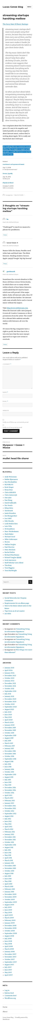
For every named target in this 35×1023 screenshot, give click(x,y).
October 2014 (9, 793)
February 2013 (10, 800)
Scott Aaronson (10, 560)
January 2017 (9, 748)
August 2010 (9, 873)
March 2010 (9, 886)
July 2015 (8, 780)
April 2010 (8, 884)
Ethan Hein (9, 508)
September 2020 (11, 707)
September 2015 (10, 774)
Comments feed (10, 995)
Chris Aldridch (10, 492)
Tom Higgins (9, 568)
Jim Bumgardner (11, 516)
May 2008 (8, 944)
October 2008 (10, 931)
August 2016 (9, 761)
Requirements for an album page (17, 603)
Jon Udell (8, 518)
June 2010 (8, 879)
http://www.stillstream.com (17, 308)
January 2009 (10, 923)
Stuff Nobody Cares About (14, 563)
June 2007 (8, 970)
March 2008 (9, 949)
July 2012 (8, 819)
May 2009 (8, 912)
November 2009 (10, 897)
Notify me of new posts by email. (12, 427)
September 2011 (10, 845)
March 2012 (9, 829)
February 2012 (10, 832)
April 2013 (8, 795)
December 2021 (10, 683)
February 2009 (10, 920)
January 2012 (9, 834)
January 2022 (9, 681)
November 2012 (10, 808)
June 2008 (8, 941)
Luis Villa (8, 526)
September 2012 (10, 813)
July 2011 (8, 850)
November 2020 (10, 701)
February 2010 (10, 889)
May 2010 (8, 881)
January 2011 (9, 863)
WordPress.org (10, 998)
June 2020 (8, 715)
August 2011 (9, 847)
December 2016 (10, 751)
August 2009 (9, 905)
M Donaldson (10, 529)
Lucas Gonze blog (13, 7)
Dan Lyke (8, 498)
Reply (5, 235)
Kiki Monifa (9, 521)
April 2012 (8, 826)
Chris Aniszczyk (11, 495)
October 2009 (10, 899)
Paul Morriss (9, 547)
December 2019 (10, 728)
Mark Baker (9, 534)
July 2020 (8, 712)
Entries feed (9, 993)
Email (5, 401)
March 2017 (9, 743)
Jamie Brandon (10, 513)
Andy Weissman (11, 477)
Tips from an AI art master (15, 611)
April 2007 (9, 975)
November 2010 (10, 868)
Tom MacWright (11, 570)
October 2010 (9, 871)
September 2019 (10, 735)
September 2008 (11, 933)
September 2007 (11, 962)
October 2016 (9, 756)
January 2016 (9, 769)
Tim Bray (8, 565)
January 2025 (9, 668)
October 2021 (9, 688)
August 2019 (9, 738)
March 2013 (9, 798)
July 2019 (8, 741)
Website (6, 410)
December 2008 (10, 925)
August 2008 (9, 936)
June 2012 (8, 821)
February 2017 (10, 746)
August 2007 (9, 965)
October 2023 (9, 678)
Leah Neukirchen (11, 524)
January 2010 (9, 892)
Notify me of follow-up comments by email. (16, 422)
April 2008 (9, 946)
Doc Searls (9, 505)
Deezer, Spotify (8, 173)
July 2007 (8, 967)
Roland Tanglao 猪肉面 (13, 557)
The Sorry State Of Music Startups (15, 24)
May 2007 (8, 972)
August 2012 (9, 816)
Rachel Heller (10, 552)
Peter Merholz (10, 550)
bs (7, 219)
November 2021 (10, 686)
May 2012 (8, 824)
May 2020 (8, 717)
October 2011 (9, 842)
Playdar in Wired (8, 183)
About (5, 1011)
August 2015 (9, 777)
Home (5, 1007)
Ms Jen (7, 542)
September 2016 (10, 759)
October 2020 (10, 704)
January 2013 (9, 803)
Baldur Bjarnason (11, 479)
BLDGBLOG (9, 485)
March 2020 (9, 722)
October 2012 (9, 811)
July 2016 (8, 764)
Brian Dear (9, 490)
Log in (7, 990)
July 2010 (8, 876)
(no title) (8, 614)
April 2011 (8, 858)
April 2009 (9, 915)
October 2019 (9, 733)
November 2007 (10, 957)
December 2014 (10, 787)
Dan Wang (8, 500)
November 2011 (10, 840)
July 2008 (8, 938)
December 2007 (10, 954)
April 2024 (9, 670)
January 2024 (9, 673)
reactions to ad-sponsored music (13, 164)
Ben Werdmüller (11, 482)
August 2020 (9, 709)
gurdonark (11, 271)
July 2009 (8, 907)
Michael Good (10, 537)
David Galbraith (10, 503)
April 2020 (9, 720)
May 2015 (8, 785)
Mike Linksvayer (11, 539)
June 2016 (8, 767)
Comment (7, 364)
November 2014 (10, 790)
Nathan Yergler (10, 544)
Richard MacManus (12, 555)
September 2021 (10, 691)
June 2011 (8, 853)
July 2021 (8, 694)
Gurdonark (9, 511)
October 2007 (10, 959)
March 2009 (9, 918)
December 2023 (10, 675)
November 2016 (10, 754)
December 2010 (10, 866)
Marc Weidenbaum (12, 531)
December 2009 (10, 894)
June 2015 (8, 782)
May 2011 (8, 855)
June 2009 (8, 910)
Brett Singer (9, 487)
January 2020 (9, 725)
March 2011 (9, 860)
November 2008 (10, 928)
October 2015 (9, 772)
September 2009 (11, 902)
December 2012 (10, 806)
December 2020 (10, 699)
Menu (29, 7)
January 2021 (9, 696)
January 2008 (10, 951)
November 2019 (10, 730)
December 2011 (10, 837)
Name (5, 392)
